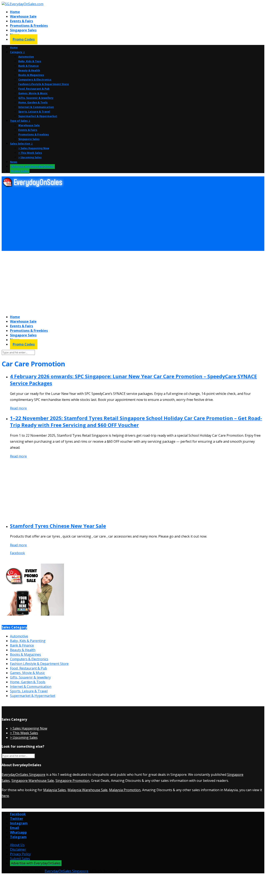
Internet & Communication (36, 107)
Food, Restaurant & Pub (33, 88)
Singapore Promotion (72, 780)
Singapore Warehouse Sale (32, 780)
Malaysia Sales (54, 790)
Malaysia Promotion (124, 790)
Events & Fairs (21, 21)
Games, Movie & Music (33, 93)
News (13, 162)
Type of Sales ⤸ (20, 121)
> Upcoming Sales (30, 157)
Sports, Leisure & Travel (34, 111)
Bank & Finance (28, 66)
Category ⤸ (17, 52)
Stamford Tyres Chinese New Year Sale (58, 525)
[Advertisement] (126, 219)
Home (15, 12)
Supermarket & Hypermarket (37, 116)
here (5, 795)
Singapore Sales (23, 30)
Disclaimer (18, 849)
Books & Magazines (31, 75)
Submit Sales (20, 858)
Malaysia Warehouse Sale (87, 790)
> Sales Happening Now (33, 148)
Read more (18, 408)
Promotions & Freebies (29, 25)
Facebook (17, 553)
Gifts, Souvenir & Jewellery (35, 98)
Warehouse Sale (23, 16)
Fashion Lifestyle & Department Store (43, 84)
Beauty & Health (29, 70)
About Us (17, 845)
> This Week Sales (30, 153)
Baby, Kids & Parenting (28, 640)
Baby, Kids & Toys (29, 61)
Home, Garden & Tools (33, 102)
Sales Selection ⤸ (21, 143)
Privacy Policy (20, 854)
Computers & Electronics (34, 79)
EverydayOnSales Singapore (23, 774)
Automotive (26, 56)
